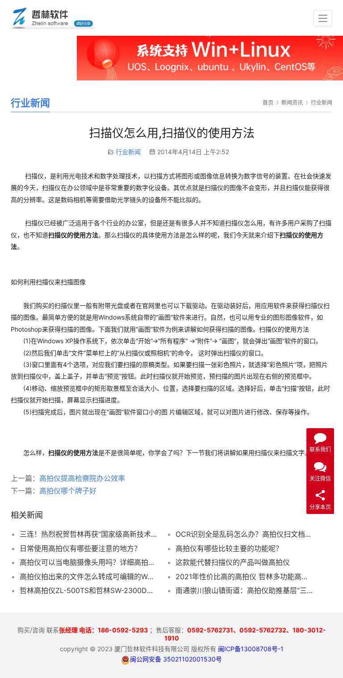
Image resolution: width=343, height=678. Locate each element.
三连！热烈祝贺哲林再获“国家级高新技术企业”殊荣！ (88, 534)
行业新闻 (128, 152)
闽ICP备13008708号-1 (251, 649)
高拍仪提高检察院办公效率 (82, 478)
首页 (268, 102)
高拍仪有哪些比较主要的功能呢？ (229, 548)
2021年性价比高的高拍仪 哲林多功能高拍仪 (244, 576)
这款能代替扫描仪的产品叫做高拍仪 (233, 562)
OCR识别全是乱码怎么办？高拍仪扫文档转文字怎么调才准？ (244, 534)
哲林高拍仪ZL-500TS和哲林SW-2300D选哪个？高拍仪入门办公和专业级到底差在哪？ (88, 590)
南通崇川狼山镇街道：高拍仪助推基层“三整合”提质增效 (244, 590)
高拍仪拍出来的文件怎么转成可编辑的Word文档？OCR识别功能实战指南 (88, 576)
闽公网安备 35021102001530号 (176, 659)
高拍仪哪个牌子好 (67, 490)
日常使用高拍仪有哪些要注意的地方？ (80, 548)
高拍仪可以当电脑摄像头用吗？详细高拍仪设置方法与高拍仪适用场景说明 (88, 562)
